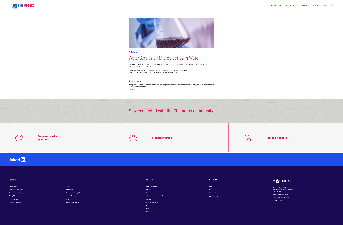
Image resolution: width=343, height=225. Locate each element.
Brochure (132, 89)
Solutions (294, 5)
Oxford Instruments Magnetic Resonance (157, 196)
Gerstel (148, 211)
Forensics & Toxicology (15, 202)
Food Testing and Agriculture (17, 189)
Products (283, 5)
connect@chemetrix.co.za (280, 194)
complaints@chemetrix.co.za (281, 197)
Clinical (68, 186)
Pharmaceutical (13, 199)
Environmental (13, 186)
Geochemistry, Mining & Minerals (75, 193)
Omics (67, 199)
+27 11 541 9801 (277, 201)
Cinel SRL (148, 199)
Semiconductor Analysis (72, 202)
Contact (314, 5)
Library (324, 5)
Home (273, 5)
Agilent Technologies (151, 186)
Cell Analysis (69, 189)
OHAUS (148, 189)
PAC (147, 205)
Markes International (151, 193)
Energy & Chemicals (14, 196)
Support (304, 5)
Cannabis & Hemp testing (16, 193)
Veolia (147, 208)
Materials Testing (71, 196)
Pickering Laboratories (152, 202)
